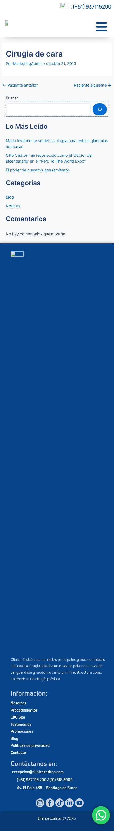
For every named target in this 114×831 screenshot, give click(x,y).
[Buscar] (100, 109)
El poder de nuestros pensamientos (38, 170)
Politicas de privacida (29, 745)
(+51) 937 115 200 (32, 779)
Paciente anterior (20, 85)
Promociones (22, 731)
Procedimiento (23, 710)
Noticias (13, 206)
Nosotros (18, 702)
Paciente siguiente (92, 85)
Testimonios (21, 724)
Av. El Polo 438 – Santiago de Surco (47, 787)
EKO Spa (18, 717)
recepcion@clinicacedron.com (38, 771)
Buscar (12, 98)
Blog (10, 197)
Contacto (18, 752)
